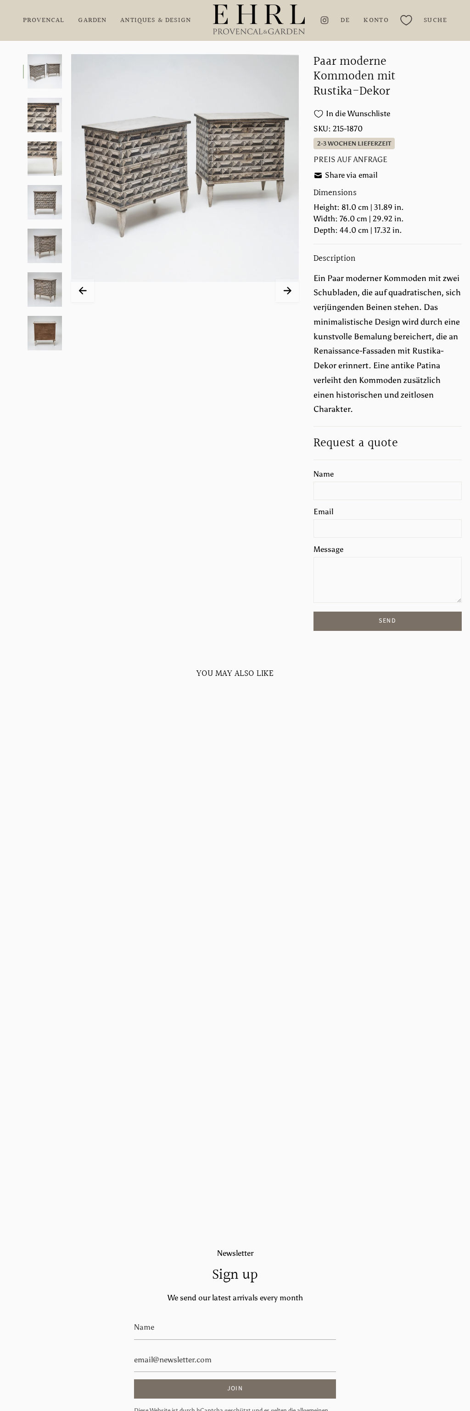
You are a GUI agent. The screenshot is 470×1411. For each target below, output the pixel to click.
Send (387, 620)
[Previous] (82, 290)
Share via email (351, 175)
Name (323, 473)
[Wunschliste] (406, 20)
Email (323, 511)
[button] (435, 20)
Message (328, 549)
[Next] (287, 290)
